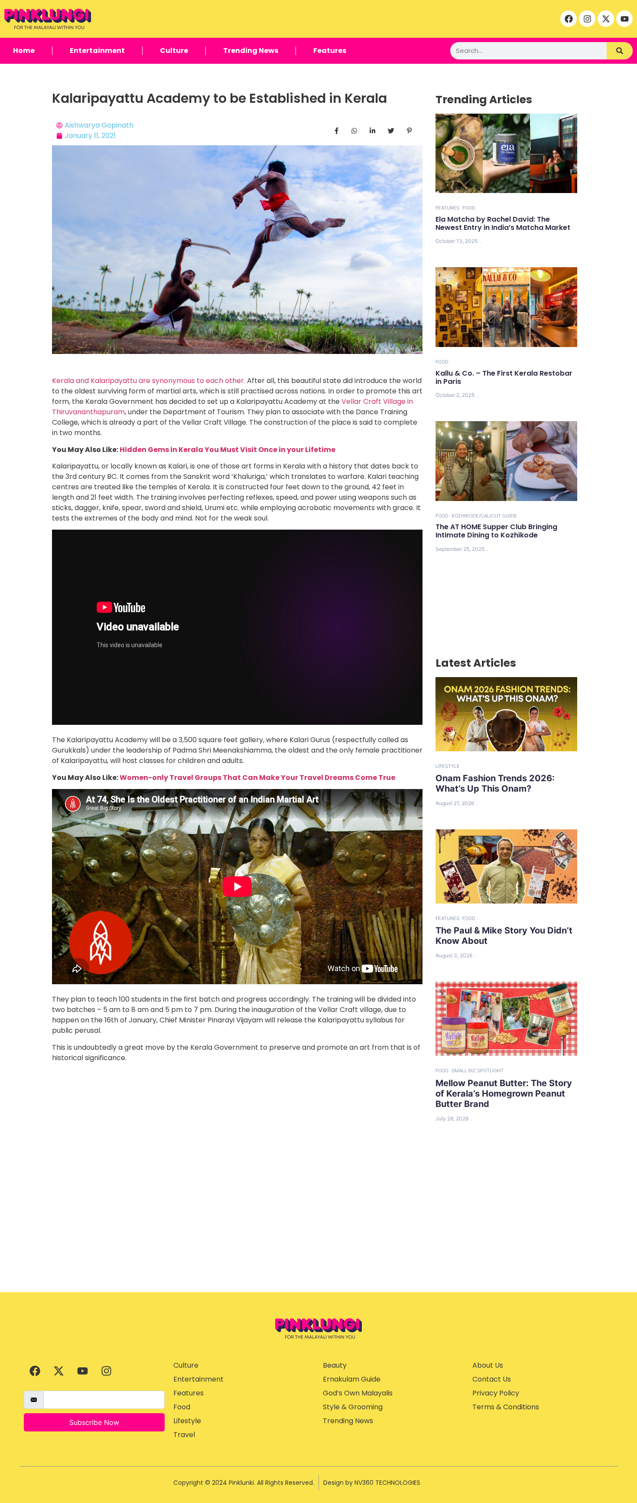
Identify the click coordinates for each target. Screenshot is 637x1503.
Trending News (250, 51)
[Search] (620, 50)
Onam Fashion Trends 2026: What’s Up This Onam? (495, 783)
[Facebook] (568, 18)
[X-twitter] (606, 18)
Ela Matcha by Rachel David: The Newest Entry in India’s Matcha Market (503, 223)
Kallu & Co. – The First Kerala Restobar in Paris (504, 377)
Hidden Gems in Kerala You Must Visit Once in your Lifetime (227, 450)
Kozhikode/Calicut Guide (484, 516)
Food (468, 208)
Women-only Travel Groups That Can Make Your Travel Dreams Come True (257, 778)
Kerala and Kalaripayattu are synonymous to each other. (148, 381)
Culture (174, 51)
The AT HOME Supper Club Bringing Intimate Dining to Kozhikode (496, 531)
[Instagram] (587, 18)
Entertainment (97, 51)
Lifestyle (448, 766)
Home (24, 51)
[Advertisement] (318, 1227)
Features (329, 51)
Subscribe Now (94, 1422)
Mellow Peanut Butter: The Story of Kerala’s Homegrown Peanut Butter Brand (504, 1093)
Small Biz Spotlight (478, 1070)
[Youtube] (624, 18)
